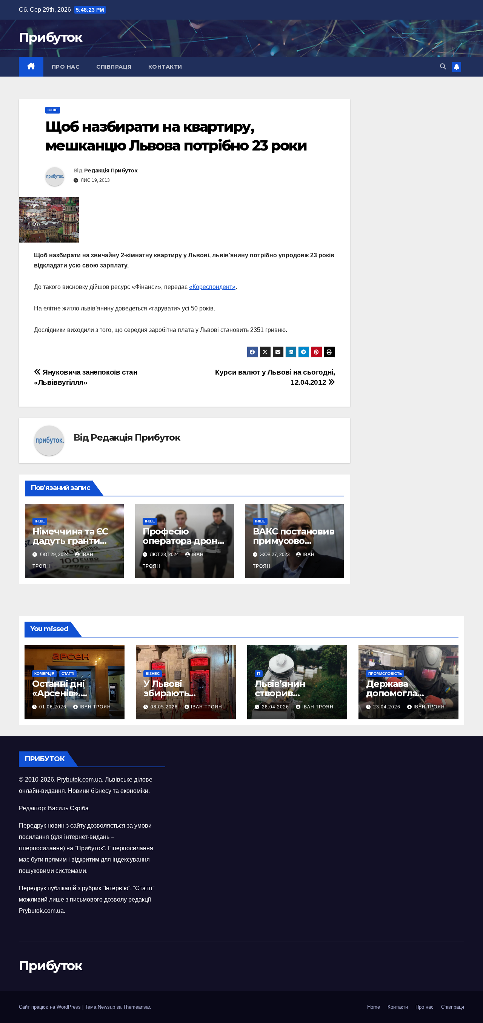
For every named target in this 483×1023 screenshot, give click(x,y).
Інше (53, 110)
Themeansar (136, 1007)
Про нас (66, 66)
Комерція (44, 673)
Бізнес (153, 673)
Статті (68, 673)
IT (258, 673)
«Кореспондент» (212, 287)
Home (373, 1007)
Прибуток (50, 37)
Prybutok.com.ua (79, 779)
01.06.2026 (53, 707)
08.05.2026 (165, 707)
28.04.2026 (276, 707)
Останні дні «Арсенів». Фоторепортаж (67, 693)
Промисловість (385, 673)
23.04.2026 (387, 707)
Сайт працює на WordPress (50, 1007)
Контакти (165, 66)
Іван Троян (95, 707)
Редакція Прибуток (110, 170)
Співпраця (114, 66)
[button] (443, 66)
